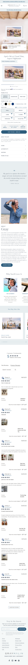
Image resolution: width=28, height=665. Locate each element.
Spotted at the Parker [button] (23, 399)
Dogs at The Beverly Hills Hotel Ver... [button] (22, 430)
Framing (4, 640)
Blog (16, 647)
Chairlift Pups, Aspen (6, 337)
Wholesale (17, 638)
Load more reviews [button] (14, 607)
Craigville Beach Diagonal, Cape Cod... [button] (21, 597)
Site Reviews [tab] (5, 365)
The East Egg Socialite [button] (23, 496)
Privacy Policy (18, 645)
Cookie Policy (18, 649)
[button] (3, 6)
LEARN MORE (7, 265)
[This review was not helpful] (24, 404)
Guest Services (5, 647)
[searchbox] (8, 370)
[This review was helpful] (22, 404)
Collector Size (5, 642)
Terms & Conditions (19, 642)
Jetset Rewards (5, 645)
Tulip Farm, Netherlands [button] (22, 464)
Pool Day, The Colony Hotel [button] (22, 529)
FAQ (3, 649)
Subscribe (21, 629)
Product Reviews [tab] (15, 365)
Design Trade (18, 640)
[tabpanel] (14, 493)
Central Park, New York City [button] (22, 564)
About (3, 638)
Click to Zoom (14, 86)
